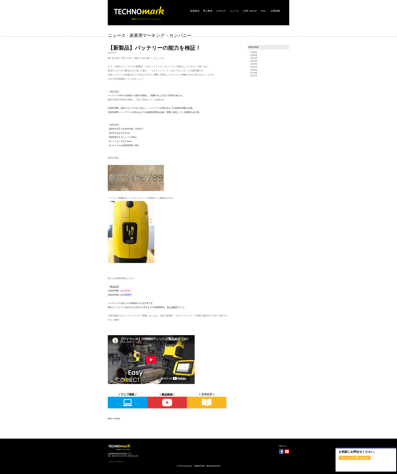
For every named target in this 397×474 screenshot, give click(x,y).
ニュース (234, 11)
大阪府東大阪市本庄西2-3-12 (119, 454)
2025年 (253, 55)
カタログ (221, 11)
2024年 (253, 58)
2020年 (253, 70)
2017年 (253, 76)
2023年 (253, 61)
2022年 (253, 64)
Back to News (114, 419)
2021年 (253, 67)
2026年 (253, 52)
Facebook (281, 451)
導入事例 (207, 11)
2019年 (253, 73)
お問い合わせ (250, 11)
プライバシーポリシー (116, 462)
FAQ (263, 11)
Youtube (287, 451)
